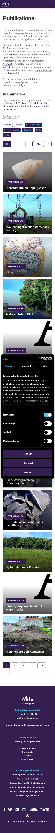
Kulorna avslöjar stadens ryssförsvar (27, 791)
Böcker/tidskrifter (33, 125)
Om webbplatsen (27, 748)
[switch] (48, 423)
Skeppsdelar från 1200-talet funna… (27, 783)
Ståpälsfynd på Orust (27, 779)
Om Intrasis (27, 752)
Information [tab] (27, 366)
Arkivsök (13, 54)
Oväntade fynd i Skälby (27, 796)
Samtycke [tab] (10, 366)
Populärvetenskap (11, 130)
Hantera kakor (27, 759)
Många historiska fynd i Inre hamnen (27, 787)
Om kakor (27, 756)
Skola (38, 130)
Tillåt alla (27, 454)
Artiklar (19, 125)
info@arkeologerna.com (27, 718)
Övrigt (6, 135)
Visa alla (7, 125)
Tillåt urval (27, 463)
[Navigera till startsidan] (27, 704)
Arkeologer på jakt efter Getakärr (27, 775)
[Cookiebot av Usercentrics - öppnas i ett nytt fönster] (39, 358)
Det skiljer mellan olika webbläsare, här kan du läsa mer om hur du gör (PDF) (26, 106)
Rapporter (28, 130)
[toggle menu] (51, 4)
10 (41, 665)
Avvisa (27, 472)
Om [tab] (45, 366)
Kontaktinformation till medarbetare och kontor (27, 725)
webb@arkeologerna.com (27, 742)
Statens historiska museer (27, 821)
